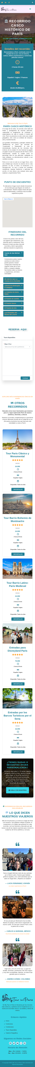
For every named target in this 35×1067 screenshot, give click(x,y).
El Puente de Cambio (11, 299)
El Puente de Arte (10, 308)
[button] (32, 2)
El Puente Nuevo (10, 303)
